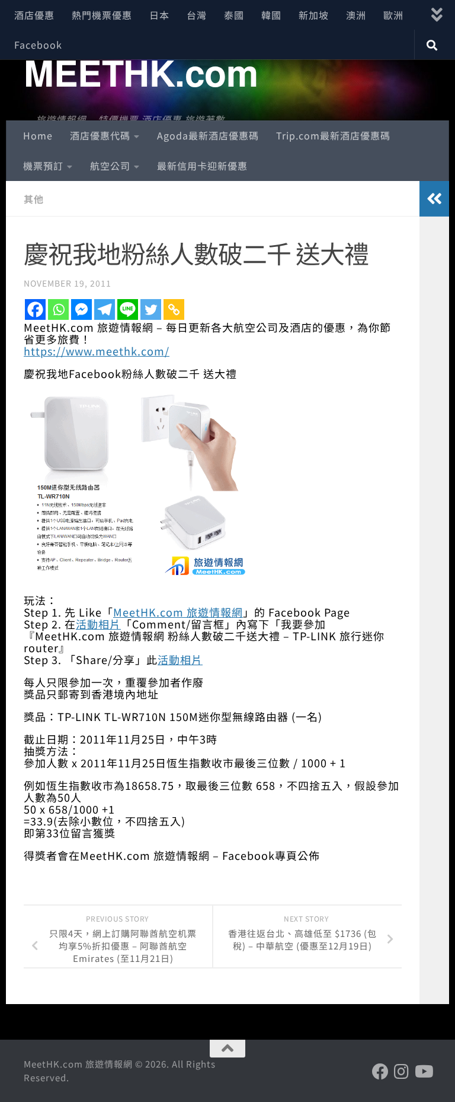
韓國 (271, 15)
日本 (159, 15)
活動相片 (98, 623)
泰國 (234, 15)
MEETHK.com (141, 72)
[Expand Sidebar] (434, 199)
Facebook (38, 44)
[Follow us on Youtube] (423, 1071)
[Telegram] (104, 309)
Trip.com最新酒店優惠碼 (333, 135)
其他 (34, 199)
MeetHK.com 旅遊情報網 (178, 612)
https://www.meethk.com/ (96, 350)
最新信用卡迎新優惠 (202, 165)
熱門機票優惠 (102, 15)
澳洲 (356, 15)
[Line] (127, 309)
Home (38, 135)
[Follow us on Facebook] (380, 1071)
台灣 (197, 15)
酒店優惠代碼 (100, 135)
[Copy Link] (174, 309)
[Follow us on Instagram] (401, 1071)
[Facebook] (35, 309)
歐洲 (393, 15)
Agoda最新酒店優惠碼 (208, 135)
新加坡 (314, 15)
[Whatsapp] (58, 309)
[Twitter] (150, 309)
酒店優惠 (34, 15)
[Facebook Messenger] (81, 309)
